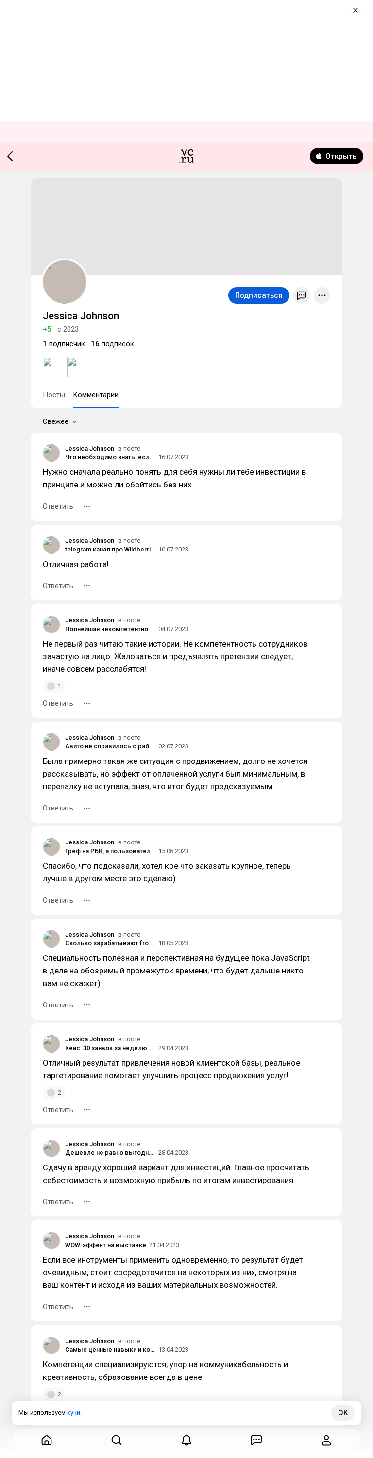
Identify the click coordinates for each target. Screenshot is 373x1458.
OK (343, 1413)
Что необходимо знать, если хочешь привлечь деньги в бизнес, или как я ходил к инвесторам (110, 457)
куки (73, 1412)
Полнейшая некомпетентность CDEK (110, 628)
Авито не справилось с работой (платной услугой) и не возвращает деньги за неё (110, 746)
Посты (54, 394)
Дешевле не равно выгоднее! (110, 1152)
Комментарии (96, 394)
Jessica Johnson (89, 448)
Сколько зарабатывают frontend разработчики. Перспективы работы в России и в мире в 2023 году (110, 943)
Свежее (55, 421)
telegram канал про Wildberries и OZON (110, 549)
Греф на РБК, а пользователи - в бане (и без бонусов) (110, 851)
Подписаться (259, 295)
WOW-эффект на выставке (105, 1244)
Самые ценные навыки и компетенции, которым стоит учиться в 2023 (110, 1349)
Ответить (58, 506)
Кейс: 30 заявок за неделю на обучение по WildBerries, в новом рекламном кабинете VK (110, 1048)
